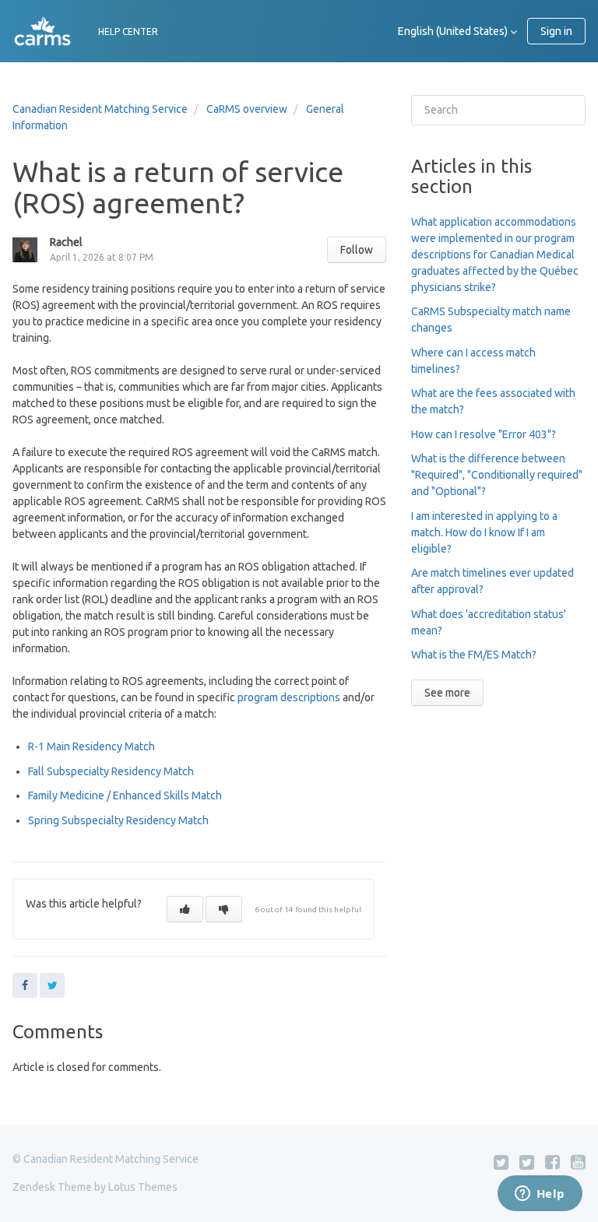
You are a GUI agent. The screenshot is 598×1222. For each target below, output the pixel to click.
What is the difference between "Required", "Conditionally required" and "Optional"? (496, 474)
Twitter (52, 985)
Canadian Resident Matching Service (100, 109)
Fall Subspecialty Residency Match (111, 771)
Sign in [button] (556, 31)
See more (447, 692)
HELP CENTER (128, 31)
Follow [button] (356, 250)
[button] (185, 909)
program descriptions (288, 697)
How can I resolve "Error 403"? (483, 434)
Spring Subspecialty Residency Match (120, 820)
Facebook (24, 985)
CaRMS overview (246, 109)
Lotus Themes (143, 1187)
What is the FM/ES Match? (473, 654)
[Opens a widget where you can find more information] (539, 1194)
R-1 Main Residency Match (92, 746)
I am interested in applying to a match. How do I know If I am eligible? (484, 532)
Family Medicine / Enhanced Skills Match (125, 795)
